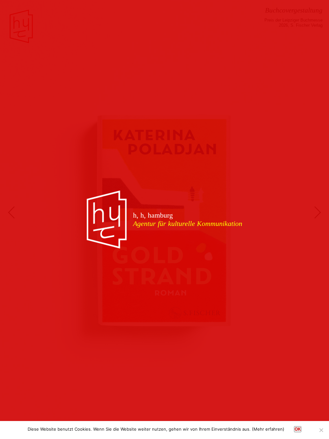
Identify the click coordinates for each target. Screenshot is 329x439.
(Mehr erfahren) (268, 429)
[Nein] (321, 430)
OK (298, 429)
